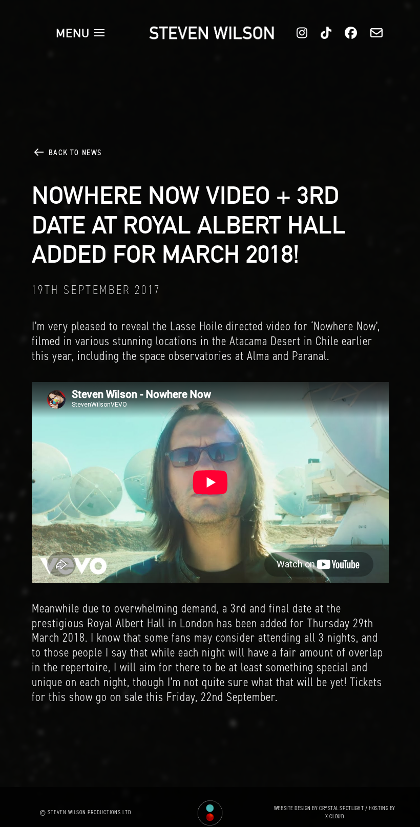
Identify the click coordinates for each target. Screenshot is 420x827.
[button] (80, 32)
